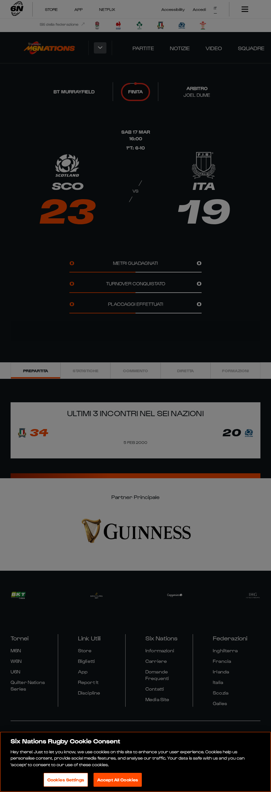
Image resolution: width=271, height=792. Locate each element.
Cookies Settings (65, 779)
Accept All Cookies (117, 779)
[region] (135, 762)
